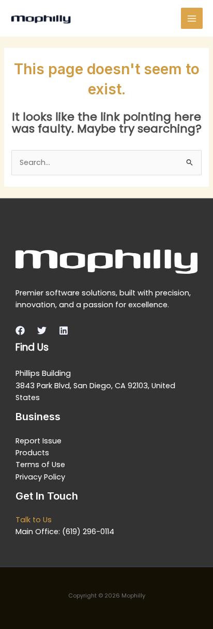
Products (32, 453)
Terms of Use (40, 464)
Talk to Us (34, 520)
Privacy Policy (40, 477)
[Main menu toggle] (192, 18)
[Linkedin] (63, 330)
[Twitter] (42, 330)
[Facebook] (20, 330)
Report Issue (39, 441)
